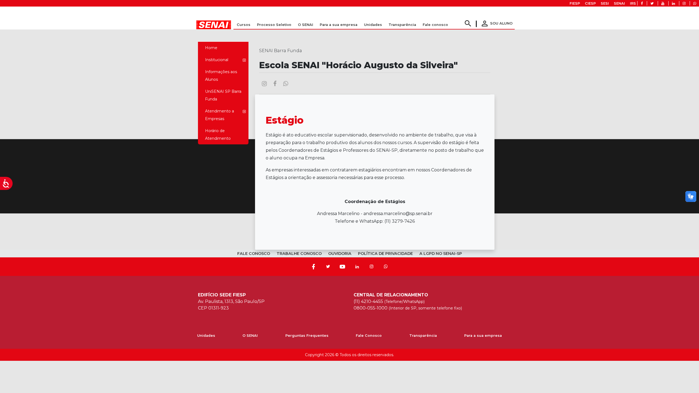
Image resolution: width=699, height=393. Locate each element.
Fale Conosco (369, 336)
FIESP (575, 3)
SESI (605, 3)
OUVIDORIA (339, 253)
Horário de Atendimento (218, 134)
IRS (633, 3)
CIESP (590, 3)
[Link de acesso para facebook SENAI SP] (642, 3)
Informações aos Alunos (221, 75)
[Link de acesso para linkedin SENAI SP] (673, 3)
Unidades (373, 25)
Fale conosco (435, 25)
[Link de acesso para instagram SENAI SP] (684, 3)
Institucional (216, 59)
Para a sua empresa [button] (338, 25)
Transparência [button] (402, 25)
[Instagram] (371, 266)
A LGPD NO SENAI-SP (440, 253)
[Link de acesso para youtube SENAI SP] (662, 3)
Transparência (423, 336)
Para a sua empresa (483, 336)
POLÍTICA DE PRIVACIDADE (385, 253)
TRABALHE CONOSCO (299, 253)
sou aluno (496, 23)
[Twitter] (327, 266)
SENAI (619, 3)
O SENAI (250, 336)
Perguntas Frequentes (306, 336)
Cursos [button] (243, 25)
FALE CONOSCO (253, 253)
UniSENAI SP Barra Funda (223, 95)
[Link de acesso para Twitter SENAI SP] (652, 3)
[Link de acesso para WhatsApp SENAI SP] (694, 3)
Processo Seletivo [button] (274, 25)
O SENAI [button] (305, 25)
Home (211, 47)
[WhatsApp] (385, 266)
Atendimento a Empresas (219, 115)
